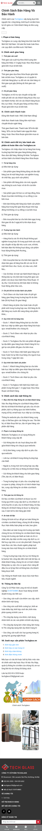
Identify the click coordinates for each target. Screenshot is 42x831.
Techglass (19, 19)
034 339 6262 (19, 781)
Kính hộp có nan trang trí (14, 648)
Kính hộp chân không (13, 651)
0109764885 (13, 591)
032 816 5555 (8, 781)
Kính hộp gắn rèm (12, 645)
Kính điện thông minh (13, 654)
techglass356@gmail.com (13, 785)
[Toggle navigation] (38, 3)
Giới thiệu (7, 798)
